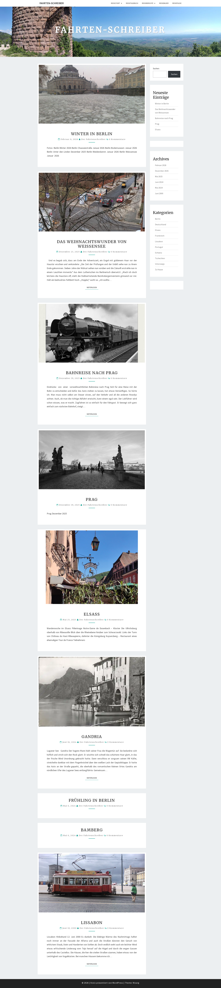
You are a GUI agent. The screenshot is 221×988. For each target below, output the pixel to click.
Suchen (156, 68)
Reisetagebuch (132, 3)
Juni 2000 (159, 193)
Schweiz (158, 252)
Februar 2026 (160, 165)
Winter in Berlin (92, 133)
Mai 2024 (159, 187)
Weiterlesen (92, 287)
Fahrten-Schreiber (52, 3)
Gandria (92, 736)
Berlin (157, 219)
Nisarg (136, 982)
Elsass (92, 614)
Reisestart (115, 3)
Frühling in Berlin (92, 800)
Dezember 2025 (162, 171)
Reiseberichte (147, 3)
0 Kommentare (117, 139)
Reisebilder (164, 3)
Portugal (159, 247)
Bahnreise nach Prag (92, 372)
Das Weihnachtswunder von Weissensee (92, 244)
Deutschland (160, 224)
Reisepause (176, 3)
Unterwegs (160, 264)
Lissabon (92, 922)
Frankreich (159, 235)
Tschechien (160, 258)
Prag (92, 499)
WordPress (117, 982)
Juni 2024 (159, 182)
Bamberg (92, 830)
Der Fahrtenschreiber (93, 139)
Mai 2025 (159, 176)
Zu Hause (159, 269)
